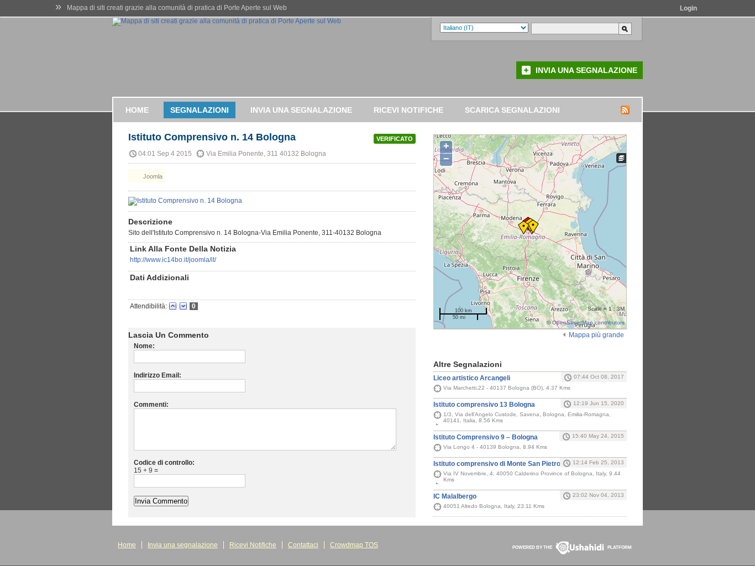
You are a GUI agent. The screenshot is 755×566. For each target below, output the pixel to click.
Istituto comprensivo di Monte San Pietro (496, 464)
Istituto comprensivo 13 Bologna (484, 404)
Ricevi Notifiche (408, 110)
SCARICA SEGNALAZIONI (512, 110)
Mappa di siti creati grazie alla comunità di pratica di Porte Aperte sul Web (177, 8)
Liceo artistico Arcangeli (471, 378)
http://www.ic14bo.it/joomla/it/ (173, 260)
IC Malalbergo (454, 496)
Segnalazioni (199, 110)
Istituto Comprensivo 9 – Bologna (485, 437)
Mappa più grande (596, 335)
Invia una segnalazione (586, 70)
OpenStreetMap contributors (588, 322)
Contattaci (303, 545)
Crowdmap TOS (354, 545)
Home (137, 110)
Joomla (151, 176)
